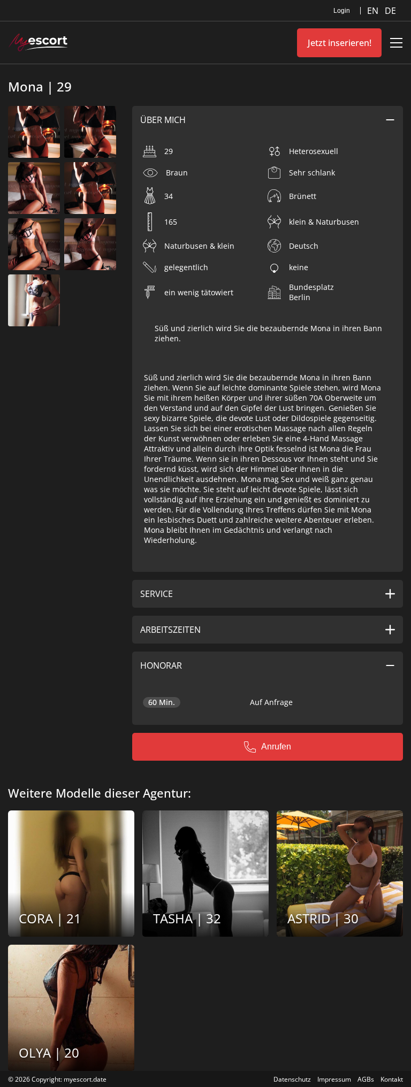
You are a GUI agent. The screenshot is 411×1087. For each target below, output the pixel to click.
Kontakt (391, 1079)
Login (341, 10)
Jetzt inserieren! (339, 43)
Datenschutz (292, 1079)
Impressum (334, 1079)
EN (373, 11)
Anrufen (276, 746)
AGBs (365, 1079)
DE (390, 11)
